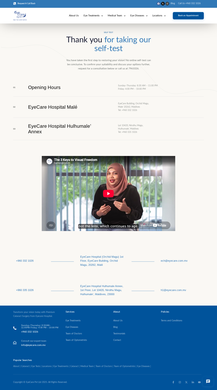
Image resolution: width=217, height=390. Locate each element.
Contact (117, 340)
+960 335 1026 (25, 290)
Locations (157, 15)
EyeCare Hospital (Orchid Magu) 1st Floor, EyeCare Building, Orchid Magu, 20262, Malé (101, 260)
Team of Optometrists (76, 340)
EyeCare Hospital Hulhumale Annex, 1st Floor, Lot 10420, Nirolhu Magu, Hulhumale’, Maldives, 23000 (101, 290)
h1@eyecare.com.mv (173, 290)
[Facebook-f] (173, 382)
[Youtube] (199, 382)
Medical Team (115, 15)
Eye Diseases (137, 15)
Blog (173, 3)
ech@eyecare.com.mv (174, 260)
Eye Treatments (92, 15)
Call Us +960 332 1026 (189, 3)
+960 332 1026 (25, 260)
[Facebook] (158, 3)
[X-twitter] (163, 3)
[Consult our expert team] (35, 343)
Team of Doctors (74, 334)
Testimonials (119, 334)
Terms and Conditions (171, 321)
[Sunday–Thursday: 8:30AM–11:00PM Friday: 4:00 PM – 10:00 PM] (35, 328)
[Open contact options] (208, 381)
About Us (74, 15)
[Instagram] (167, 3)
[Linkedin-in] (193, 382)
